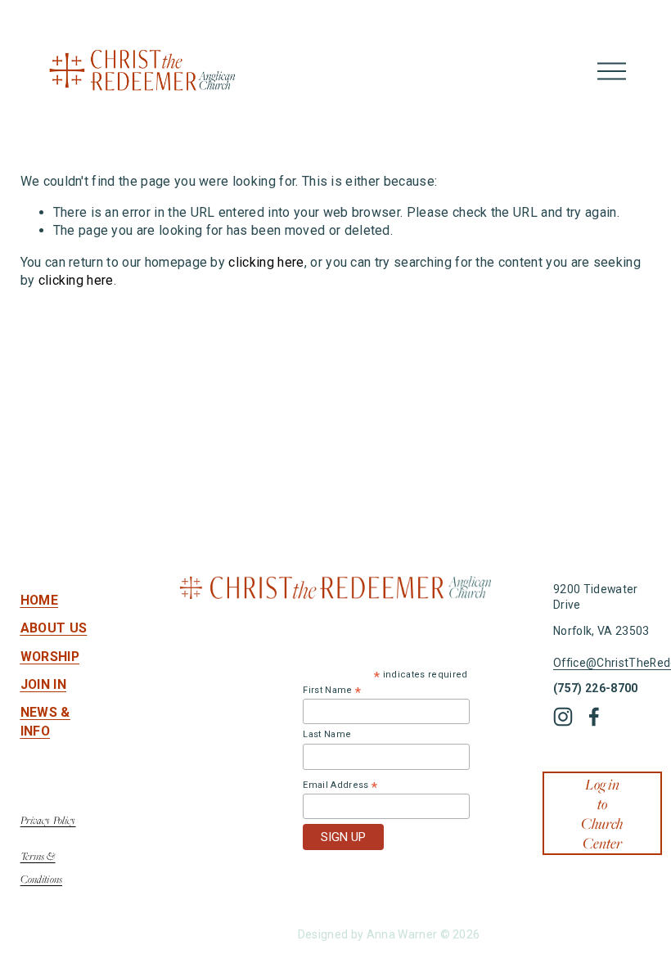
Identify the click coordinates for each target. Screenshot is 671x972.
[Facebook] (594, 717)
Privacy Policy (48, 819)
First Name (332, 690)
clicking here (266, 262)
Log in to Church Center (602, 813)
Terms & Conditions (41, 867)
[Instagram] (563, 717)
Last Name (327, 734)
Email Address (340, 785)
